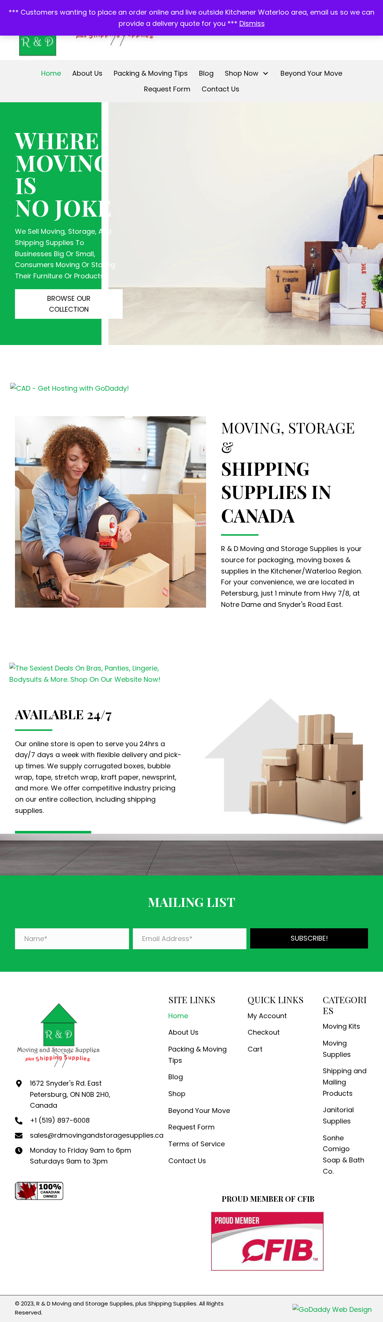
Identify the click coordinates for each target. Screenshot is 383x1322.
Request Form (191, 1127)
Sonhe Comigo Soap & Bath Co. (343, 1154)
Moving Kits (341, 1026)
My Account (267, 1015)
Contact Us (187, 1160)
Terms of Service (196, 1144)
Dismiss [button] (252, 23)
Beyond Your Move (199, 1110)
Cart (255, 1049)
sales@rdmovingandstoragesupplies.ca (96, 1135)
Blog (175, 1077)
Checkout (264, 1032)
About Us (183, 1032)
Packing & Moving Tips (197, 1054)
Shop (177, 1093)
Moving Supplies (337, 1048)
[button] (265, 73)
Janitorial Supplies (338, 1115)
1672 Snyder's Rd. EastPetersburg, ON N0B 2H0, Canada (70, 1094)
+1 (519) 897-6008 (60, 1120)
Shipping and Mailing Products (345, 1082)
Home (178, 1015)
